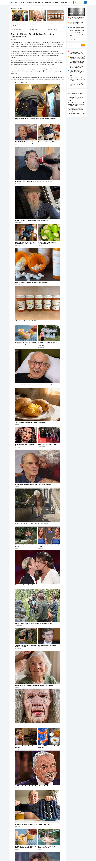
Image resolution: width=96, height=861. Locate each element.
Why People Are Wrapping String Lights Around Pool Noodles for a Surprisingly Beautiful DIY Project (77, 29)
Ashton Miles (13, 39)
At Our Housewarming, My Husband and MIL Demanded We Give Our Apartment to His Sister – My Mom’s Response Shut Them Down (77, 73)
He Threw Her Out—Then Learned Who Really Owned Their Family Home (77, 19)
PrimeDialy (13, 2)
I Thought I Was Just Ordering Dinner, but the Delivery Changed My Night (77, 34)
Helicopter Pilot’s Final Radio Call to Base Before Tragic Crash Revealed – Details (77, 79)
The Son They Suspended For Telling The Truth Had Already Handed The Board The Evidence (77, 24)
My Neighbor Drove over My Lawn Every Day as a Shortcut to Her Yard (77, 84)
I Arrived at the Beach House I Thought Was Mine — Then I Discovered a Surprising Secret (76, 52)
